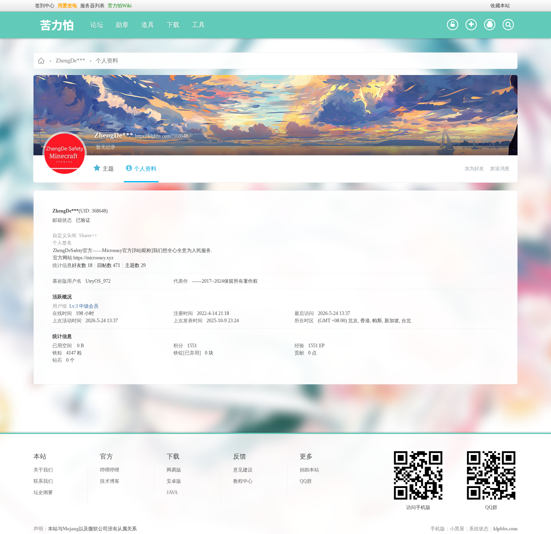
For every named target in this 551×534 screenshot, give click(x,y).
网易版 (174, 470)
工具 (198, 24)
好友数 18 (82, 265)
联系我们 (43, 481)
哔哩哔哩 (109, 470)
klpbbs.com (505, 529)
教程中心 (243, 481)
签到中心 (44, 5)
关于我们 (43, 470)
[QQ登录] (489, 25)
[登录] (452, 25)
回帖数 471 (108, 265)
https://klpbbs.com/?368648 (161, 136)
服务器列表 (92, 5)
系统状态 (478, 529)
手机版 (437, 529)
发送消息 (499, 168)
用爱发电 (67, 5)
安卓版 (174, 481)
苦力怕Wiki (119, 5)
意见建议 (243, 470)
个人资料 (145, 169)
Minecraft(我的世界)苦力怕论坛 (41, 61)
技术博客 (109, 481)
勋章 (122, 24)
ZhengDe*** (70, 61)
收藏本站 (500, 5)
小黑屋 (457, 529)
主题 (108, 169)
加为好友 (474, 168)
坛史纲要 (43, 492)
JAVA (172, 492)
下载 (173, 24)
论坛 (96, 24)
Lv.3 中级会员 (83, 306)
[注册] (471, 25)
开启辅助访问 (487, 5)
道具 (147, 24)
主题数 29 (135, 265)
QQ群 (306, 481)
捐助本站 (309, 470)
